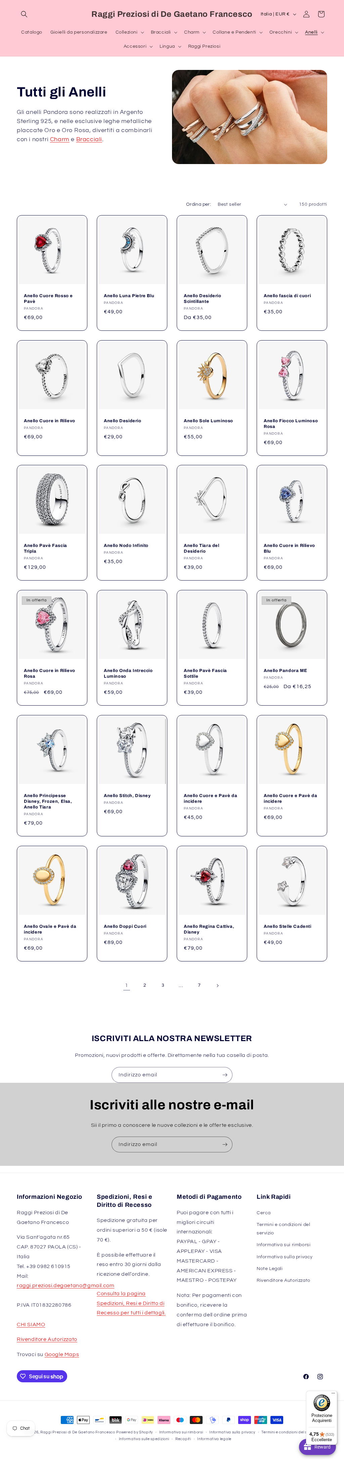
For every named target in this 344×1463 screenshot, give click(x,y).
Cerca (264, 1213)
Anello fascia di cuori (287, 295)
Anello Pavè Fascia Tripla (45, 548)
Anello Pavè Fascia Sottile (205, 673)
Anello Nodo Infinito (126, 545)
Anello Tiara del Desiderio (201, 548)
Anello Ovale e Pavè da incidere (50, 929)
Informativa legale (214, 1439)
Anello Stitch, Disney (127, 795)
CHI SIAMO (31, 1324)
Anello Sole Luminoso (208, 421)
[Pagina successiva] (217, 985)
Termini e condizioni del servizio (283, 1228)
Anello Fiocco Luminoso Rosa (291, 424)
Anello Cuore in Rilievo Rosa (49, 673)
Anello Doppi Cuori (125, 926)
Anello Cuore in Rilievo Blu (289, 548)
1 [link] (126, 985)
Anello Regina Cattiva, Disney (209, 929)
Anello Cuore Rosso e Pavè (48, 298)
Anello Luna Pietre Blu (129, 295)
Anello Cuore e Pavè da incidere (210, 798)
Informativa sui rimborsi (283, 1244)
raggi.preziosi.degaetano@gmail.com (65, 1285)
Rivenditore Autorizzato (47, 1339)
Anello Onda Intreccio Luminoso (128, 673)
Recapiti (183, 1439)
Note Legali (270, 1268)
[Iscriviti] (224, 1075)
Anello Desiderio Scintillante (202, 298)
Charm (60, 139)
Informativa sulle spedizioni (144, 1439)
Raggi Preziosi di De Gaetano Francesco (77, 1432)
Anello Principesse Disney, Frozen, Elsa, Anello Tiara (48, 801)
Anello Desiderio (122, 421)
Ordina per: (198, 204)
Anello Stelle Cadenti (287, 926)
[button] (24, 14)
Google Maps (62, 1354)
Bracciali (89, 139)
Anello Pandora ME (285, 670)
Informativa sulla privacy (285, 1257)
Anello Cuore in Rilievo (49, 421)
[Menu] (333, 1395)
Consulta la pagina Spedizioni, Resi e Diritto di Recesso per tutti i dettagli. (131, 1303)
